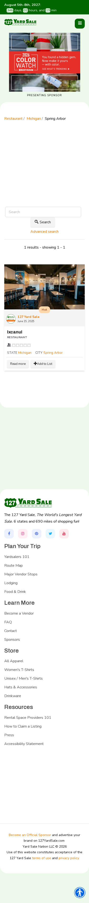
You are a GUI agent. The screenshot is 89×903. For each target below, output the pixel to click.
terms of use (41, 858)
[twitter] (50, 533)
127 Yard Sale (28, 317)
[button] (80, 24)
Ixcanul (14, 332)
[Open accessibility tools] (79, 892)
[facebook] (9, 533)
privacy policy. (69, 858)
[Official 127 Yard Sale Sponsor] (44, 62)
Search (45, 222)
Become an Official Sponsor (30, 835)
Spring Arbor (53, 352)
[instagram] (23, 533)
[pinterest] (36, 533)
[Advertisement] (44, 170)
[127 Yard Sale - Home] (20, 22)
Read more (18, 364)
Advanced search (44, 231)
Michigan (25, 352)
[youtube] (64, 533)
